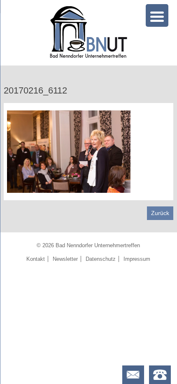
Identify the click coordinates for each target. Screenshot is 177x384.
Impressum (136, 259)
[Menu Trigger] (157, 15)
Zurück (160, 213)
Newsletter (65, 259)
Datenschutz (101, 259)
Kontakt (35, 259)
